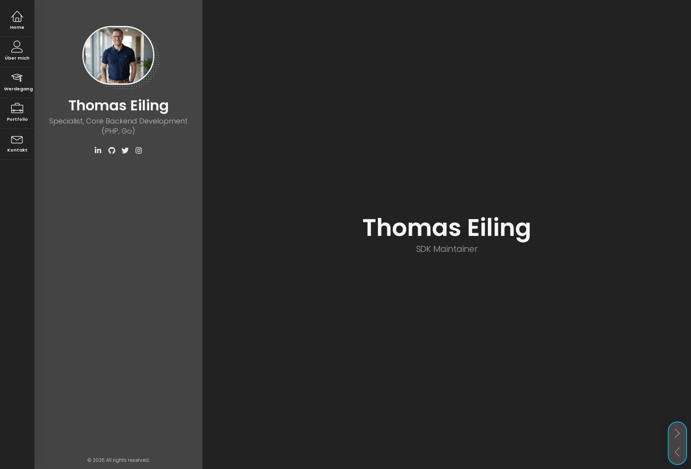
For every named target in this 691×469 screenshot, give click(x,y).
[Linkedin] (98, 151)
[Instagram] (139, 151)
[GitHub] (112, 151)
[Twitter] (125, 151)
